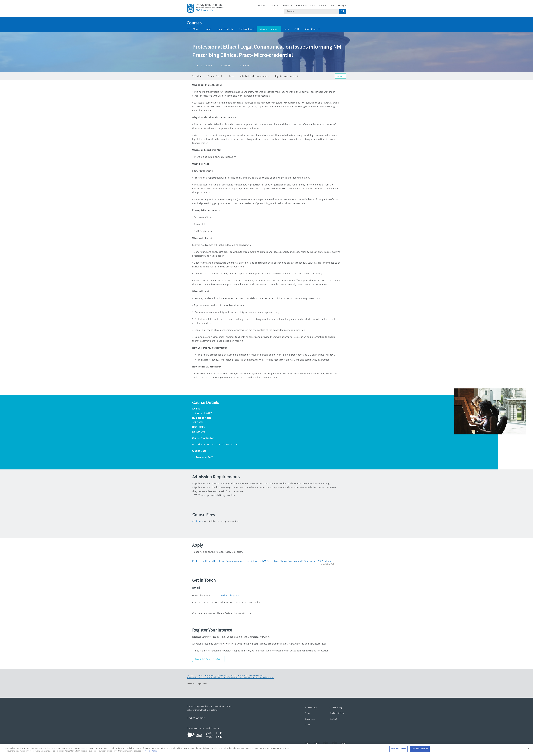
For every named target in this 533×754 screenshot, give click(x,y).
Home (208, 29)
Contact (333, 719)
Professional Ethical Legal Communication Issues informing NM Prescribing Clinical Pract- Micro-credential (230, 678)
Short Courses (312, 29)
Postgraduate (246, 29)
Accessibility (311, 707)
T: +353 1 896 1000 (196, 717)
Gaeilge (342, 5)
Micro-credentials (268, 29)
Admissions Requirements (254, 76)
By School (222, 676)
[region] (266, 749)
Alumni (322, 5)
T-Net (307, 724)
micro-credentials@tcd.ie (226, 595)
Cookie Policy (151, 751)
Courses (275, 5)
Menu (196, 29)
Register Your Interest (208, 658)
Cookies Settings (337, 713)
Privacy (308, 713)
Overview (197, 76)
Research (287, 5)
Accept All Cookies (419, 748)
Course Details (215, 76)
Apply (340, 76)
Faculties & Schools (305, 5)
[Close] (529, 749)
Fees (286, 29)
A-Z (332, 5)
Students (262, 5)
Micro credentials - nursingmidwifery (247, 676)
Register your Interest (286, 76)
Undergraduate (225, 29)
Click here (197, 521)
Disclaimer (310, 719)
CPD (296, 29)
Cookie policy (336, 707)
